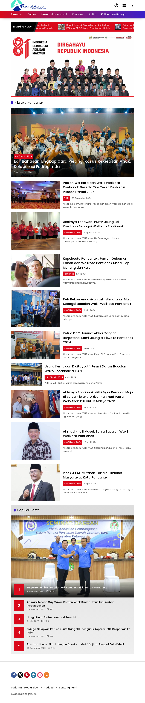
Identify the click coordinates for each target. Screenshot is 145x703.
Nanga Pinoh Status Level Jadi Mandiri (51, 617)
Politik (66, 198)
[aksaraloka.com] (28, 5)
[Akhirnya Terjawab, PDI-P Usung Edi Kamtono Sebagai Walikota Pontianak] (35, 231)
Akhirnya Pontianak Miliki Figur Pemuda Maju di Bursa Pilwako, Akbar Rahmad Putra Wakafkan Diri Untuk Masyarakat (98, 396)
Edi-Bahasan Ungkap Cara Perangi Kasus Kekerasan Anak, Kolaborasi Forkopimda (72, 164)
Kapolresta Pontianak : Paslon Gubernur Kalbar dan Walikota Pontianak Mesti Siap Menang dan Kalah (96, 263)
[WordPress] (33, 675)
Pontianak (69, 273)
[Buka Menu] (124, 5)
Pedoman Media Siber (25, 687)
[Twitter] (20, 675)
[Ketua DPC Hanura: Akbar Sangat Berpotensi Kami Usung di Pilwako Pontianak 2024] (35, 345)
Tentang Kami (68, 687)
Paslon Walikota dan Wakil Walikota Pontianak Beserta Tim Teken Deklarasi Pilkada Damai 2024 (94, 187)
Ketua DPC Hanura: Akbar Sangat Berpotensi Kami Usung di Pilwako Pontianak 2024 (98, 337)
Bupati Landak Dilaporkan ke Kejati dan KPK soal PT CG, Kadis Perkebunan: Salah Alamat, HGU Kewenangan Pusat (71, 27)
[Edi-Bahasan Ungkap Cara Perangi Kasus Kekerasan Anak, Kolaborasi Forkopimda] (72, 142)
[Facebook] (14, 675)
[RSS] (46, 675)
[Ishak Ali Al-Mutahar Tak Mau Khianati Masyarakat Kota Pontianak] (35, 483)
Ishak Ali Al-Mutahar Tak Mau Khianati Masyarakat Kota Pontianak (93, 475)
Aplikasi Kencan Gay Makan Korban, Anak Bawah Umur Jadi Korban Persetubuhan (70, 603)
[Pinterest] (27, 675)
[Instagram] (40, 675)
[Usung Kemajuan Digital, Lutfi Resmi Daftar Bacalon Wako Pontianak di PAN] (26, 374)
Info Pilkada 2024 (23, 156)
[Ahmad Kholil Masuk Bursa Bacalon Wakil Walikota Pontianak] (35, 441)
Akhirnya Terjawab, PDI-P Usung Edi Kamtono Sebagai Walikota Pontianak (93, 224)
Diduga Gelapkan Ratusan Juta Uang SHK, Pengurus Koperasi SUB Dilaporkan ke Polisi (78, 630)
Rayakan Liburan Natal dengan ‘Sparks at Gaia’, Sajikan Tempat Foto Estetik (76, 644)
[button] (116, 5)
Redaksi (49, 687)
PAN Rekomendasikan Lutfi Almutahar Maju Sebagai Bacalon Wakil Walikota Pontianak (97, 301)
